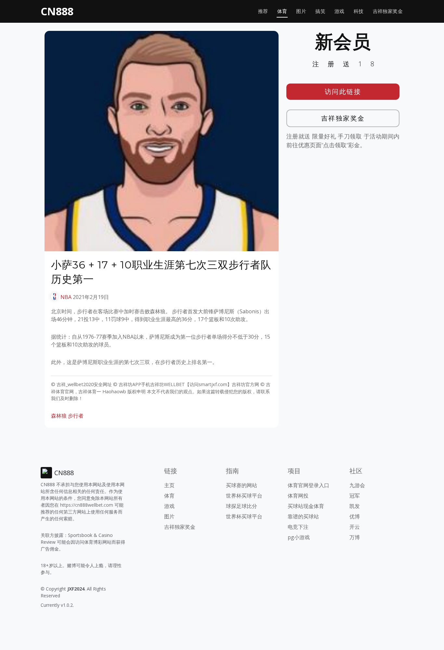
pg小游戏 (299, 537)
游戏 (339, 11)
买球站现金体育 (306, 506)
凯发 (354, 506)
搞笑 (320, 11)
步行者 (76, 415)
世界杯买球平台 (244, 495)
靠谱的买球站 (303, 516)
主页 (169, 485)
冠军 (354, 495)
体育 (282, 11)
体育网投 (298, 495)
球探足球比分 (241, 506)
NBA (66, 297)
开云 (354, 526)
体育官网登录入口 (308, 485)
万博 (354, 537)
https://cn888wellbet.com (86, 505)
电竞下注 (298, 526)
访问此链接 (343, 91)
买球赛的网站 (241, 485)
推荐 (263, 11)
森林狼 (59, 415)
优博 (354, 516)
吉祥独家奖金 (388, 11)
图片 (301, 11)
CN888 (57, 11)
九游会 (357, 485)
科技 (359, 11)
